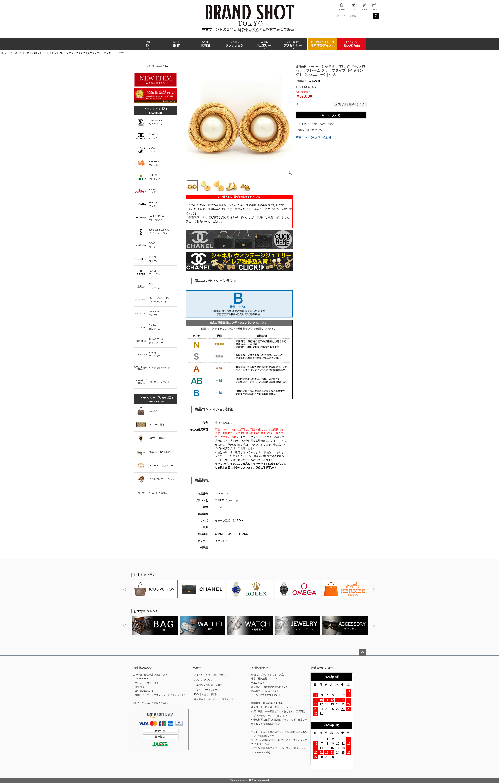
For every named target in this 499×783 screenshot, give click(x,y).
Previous (124, 589)
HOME (4, 53)
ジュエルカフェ (296, 740)
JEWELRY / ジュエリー (161, 465)
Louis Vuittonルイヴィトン (156, 122)
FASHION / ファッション (162, 479)
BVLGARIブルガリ (154, 313)
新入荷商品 (351, 44)
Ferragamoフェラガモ (154, 354)
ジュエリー (263, 44)
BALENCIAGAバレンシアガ (156, 218)
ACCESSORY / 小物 (159, 452)
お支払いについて (144, 667)
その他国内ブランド (159, 381)
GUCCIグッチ (152, 149)
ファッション (234, 44)
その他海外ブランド (159, 368)
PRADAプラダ (153, 204)
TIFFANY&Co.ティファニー (156, 341)
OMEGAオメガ (153, 190)
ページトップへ (362, 652)
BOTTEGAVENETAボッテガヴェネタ (159, 300)
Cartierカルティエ (154, 327)
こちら (145, 703)
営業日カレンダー (322, 667)
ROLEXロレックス (154, 177)
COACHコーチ (153, 245)
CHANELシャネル (153, 136)
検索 (376, 16)
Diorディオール (154, 286)
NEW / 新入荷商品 (158, 493)
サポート (198, 667)
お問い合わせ (260, 667)
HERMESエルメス (154, 163)
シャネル (15, 53)
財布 (176, 44)
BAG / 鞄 (153, 411)
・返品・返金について (309, 129)
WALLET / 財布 (157, 424)
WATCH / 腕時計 (157, 438)
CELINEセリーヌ (153, 259)
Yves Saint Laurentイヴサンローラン (159, 231)
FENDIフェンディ (154, 272)
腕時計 (205, 44)
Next (374, 589)
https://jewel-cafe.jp (261, 752)
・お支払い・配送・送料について (316, 123)
